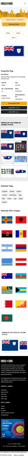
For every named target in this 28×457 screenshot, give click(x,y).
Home (3, 406)
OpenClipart (19, 99)
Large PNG (14, 107)
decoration (12, 195)
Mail (3, 198)
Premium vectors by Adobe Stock (11, 124)
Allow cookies (19, 455)
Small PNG (14, 112)
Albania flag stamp (21, 223)
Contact (3, 410)
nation (9, 198)
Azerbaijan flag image (21, 279)
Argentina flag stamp (7, 251)
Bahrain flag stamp (7, 307)
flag (20, 195)
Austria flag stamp (21, 265)
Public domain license (7, 413)
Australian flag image (7, 279)
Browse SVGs (14, 24)
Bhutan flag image (21, 307)
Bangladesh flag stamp (7, 321)
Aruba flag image (7, 265)
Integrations (4, 415)
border (19, 191)
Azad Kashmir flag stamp (7, 293)
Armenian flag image (21, 251)
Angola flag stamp (7, 237)
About (3, 408)
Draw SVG (4, 396)
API (4, 446)
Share (8, 33)
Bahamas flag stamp (21, 293)
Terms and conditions (11, 446)
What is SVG (4, 392)
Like (14, 37)
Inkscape (4, 390)
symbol (4, 202)
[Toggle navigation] (25, 3)
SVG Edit (3, 394)
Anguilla (4, 191)
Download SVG (14, 103)
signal (21, 198)
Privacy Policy (21, 446)
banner (12, 191)
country (4, 195)
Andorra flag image (21, 237)
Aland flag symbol (7, 223)
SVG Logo (4, 398)
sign (15, 198)
